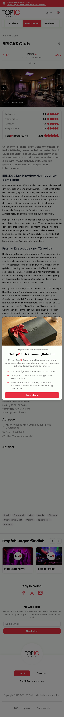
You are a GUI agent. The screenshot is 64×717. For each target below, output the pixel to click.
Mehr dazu (32, 395)
